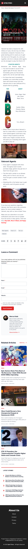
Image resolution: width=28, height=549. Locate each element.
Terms (14, 523)
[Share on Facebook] (7, 241)
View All (22, 342)
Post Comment (7, 308)
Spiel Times (11, 544)
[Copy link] (25, 241)
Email (3, 288)
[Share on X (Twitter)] (11, 241)
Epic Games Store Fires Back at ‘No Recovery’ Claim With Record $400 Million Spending (13, 373)
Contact (14, 517)
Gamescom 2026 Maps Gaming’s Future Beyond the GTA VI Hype (14, 490)
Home (2, 8)
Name (3, 280)
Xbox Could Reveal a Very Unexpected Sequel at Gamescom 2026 (11, 413)
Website (3, 295)
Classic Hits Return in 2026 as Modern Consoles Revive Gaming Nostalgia (14, 476)
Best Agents (5, 230)
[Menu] (25, 3)
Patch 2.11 (13, 230)
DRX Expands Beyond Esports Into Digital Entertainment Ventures (15, 495)
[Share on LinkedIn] (14, 241)
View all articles (13, 332)
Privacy (14, 520)
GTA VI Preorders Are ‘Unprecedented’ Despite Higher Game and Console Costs (13, 453)
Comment (4, 263)
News (2, 368)
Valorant (4, 233)
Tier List (21, 230)
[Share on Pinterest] (18, 241)
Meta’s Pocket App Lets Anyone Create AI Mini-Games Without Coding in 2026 (14, 485)
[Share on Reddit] (22, 241)
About (14, 514)
